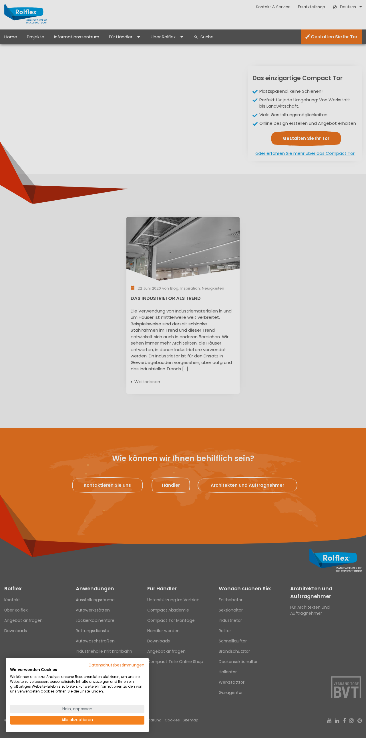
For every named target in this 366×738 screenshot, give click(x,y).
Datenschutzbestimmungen (116, 665)
